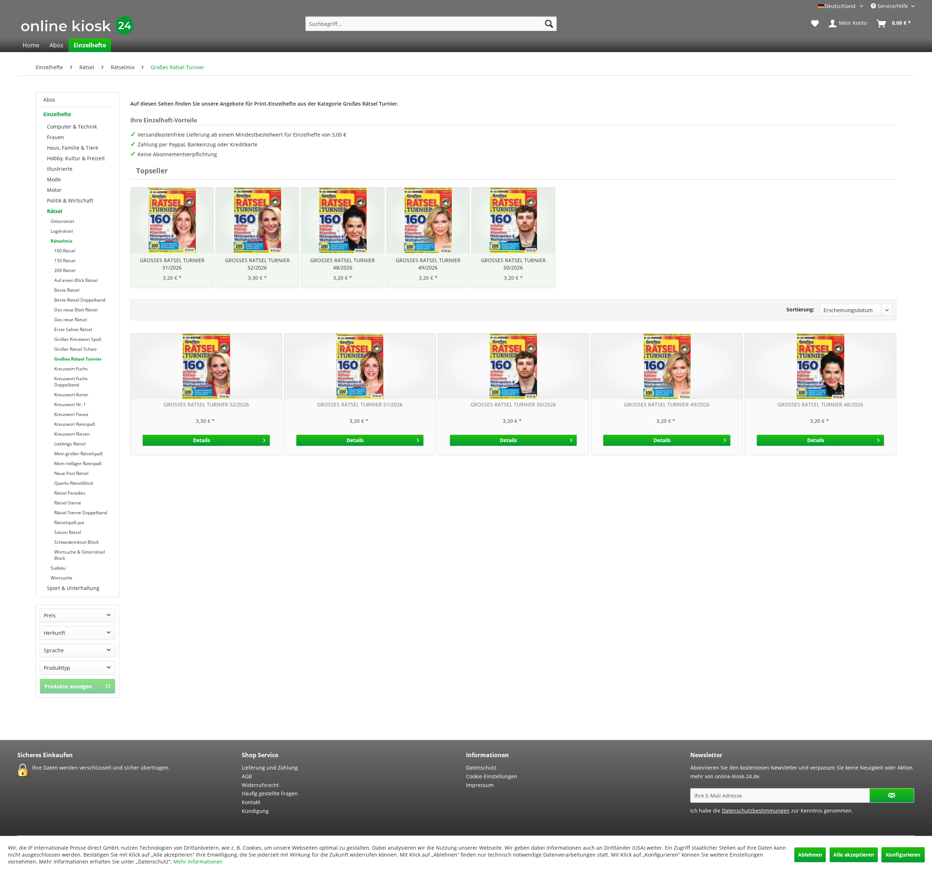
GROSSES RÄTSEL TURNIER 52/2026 (257, 264)
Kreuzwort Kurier (71, 395)
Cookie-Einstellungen (491, 776)
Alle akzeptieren (853, 854)
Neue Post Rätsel (71, 473)
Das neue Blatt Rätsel (76, 310)
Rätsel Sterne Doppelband (80, 513)
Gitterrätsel (62, 221)
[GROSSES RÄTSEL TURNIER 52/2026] (257, 220)
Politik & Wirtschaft (70, 200)
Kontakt (251, 802)
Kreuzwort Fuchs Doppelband (71, 381)
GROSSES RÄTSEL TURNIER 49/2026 (428, 264)
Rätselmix (61, 241)
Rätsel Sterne (67, 503)
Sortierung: (800, 309)
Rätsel (54, 211)
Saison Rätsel (67, 532)
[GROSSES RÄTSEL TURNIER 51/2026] (172, 220)
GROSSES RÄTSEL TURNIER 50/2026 (513, 264)
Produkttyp (57, 667)
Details (201, 440)
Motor (54, 189)
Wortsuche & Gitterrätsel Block (79, 555)
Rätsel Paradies (70, 493)
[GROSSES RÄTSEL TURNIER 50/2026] (513, 220)
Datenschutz (481, 767)
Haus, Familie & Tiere (72, 147)
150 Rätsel (64, 260)
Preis (50, 615)
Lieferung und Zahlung (270, 767)
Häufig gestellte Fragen (270, 793)
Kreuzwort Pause (71, 414)
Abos (49, 99)
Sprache (54, 650)
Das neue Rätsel (70, 319)
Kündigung (255, 810)
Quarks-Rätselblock (73, 483)
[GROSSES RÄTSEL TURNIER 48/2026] (342, 220)
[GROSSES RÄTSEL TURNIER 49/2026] (428, 220)
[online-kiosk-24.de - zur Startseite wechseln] (77, 25)
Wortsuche (61, 578)
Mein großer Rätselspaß (78, 454)
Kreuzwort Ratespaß (74, 424)
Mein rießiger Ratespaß (78, 463)
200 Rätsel (64, 270)
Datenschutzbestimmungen (756, 810)
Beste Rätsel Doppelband (79, 300)
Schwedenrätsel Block (76, 542)
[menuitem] (431, 23)
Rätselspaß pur (69, 522)
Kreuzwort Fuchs (71, 369)
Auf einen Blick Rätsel (76, 280)
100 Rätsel (64, 251)
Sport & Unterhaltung (73, 588)
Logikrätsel (62, 231)
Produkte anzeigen (68, 686)
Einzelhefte (57, 114)
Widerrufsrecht (260, 785)
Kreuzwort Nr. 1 (70, 404)
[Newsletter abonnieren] (891, 795)
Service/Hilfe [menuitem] (892, 6)
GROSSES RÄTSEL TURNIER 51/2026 (172, 264)
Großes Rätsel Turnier (78, 359)
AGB (247, 776)
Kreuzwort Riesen (72, 434)
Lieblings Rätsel (70, 444)
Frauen (55, 137)
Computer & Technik (72, 126)
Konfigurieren (903, 854)
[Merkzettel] (814, 23)
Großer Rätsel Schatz (75, 349)
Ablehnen (810, 854)
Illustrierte (59, 168)
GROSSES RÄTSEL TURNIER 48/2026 (342, 264)
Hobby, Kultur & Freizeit (76, 158)
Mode (54, 179)
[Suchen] (549, 23)
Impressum (480, 785)
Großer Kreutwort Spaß (77, 339)
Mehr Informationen (198, 861)
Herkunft (54, 632)
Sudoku (58, 568)
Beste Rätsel (66, 290)
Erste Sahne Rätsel (73, 329)
